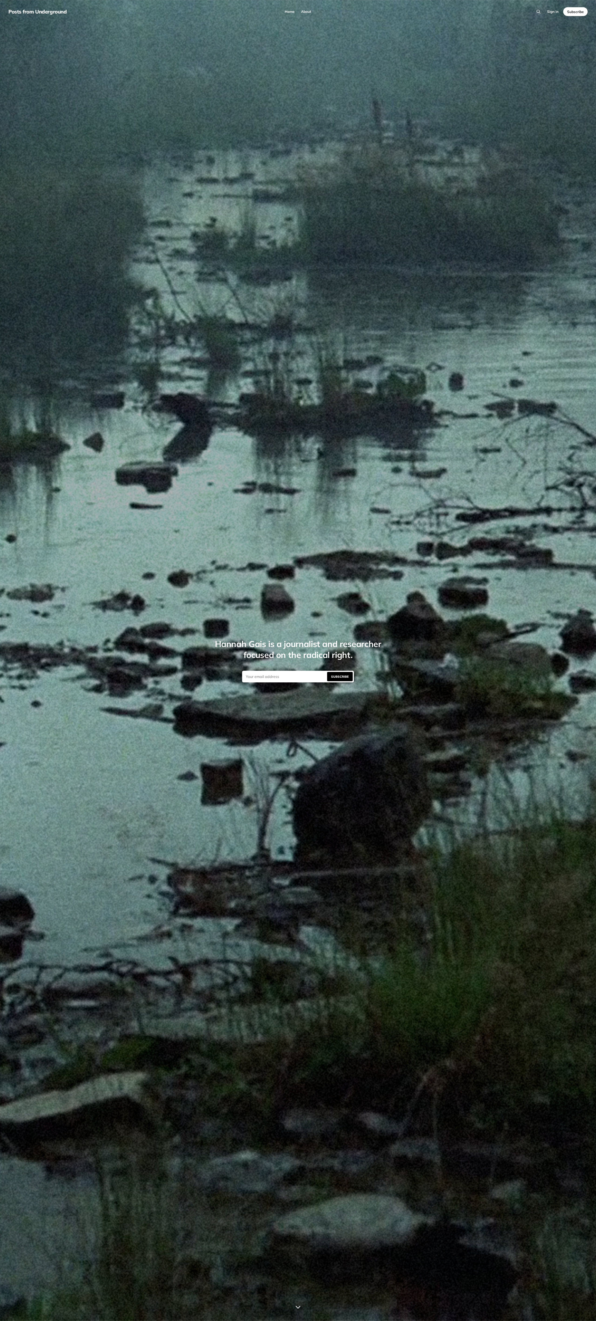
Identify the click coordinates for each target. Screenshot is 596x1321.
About (306, 11)
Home (290, 11)
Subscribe (575, 12)
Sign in (553, 11)
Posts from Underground (37, 11)
